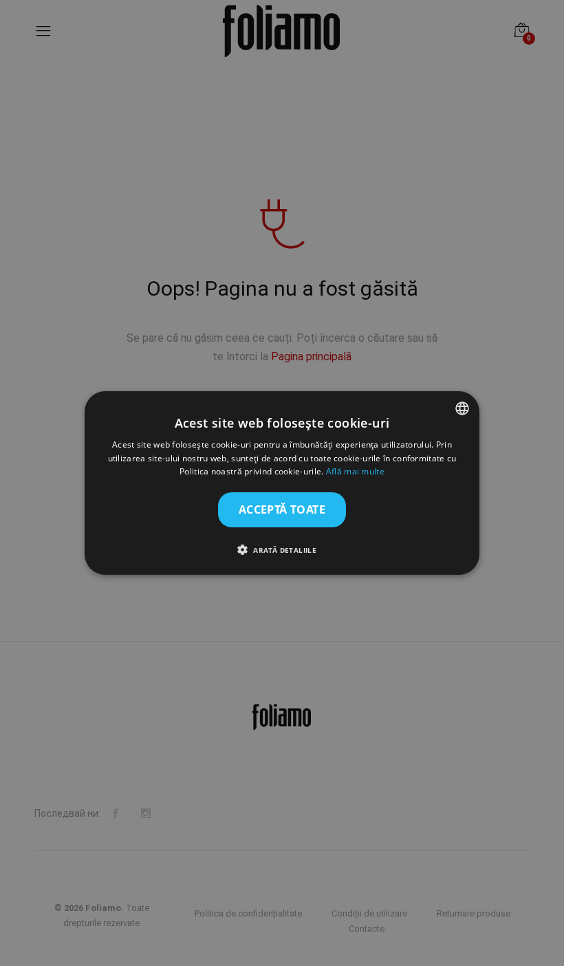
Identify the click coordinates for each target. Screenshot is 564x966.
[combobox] (462, 408)
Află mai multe (355, 472)
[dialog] (282, 483)
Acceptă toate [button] (282, 509)
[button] (282, 549)
